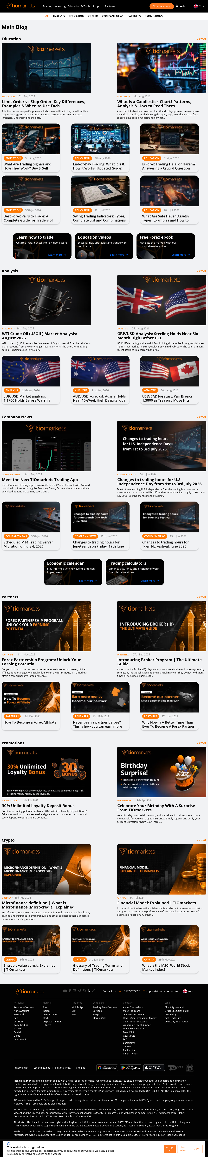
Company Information (176, 1021)
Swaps (96, 1014)
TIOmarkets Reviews (134, 1028)
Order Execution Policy (177, 1010)
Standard (19, 1014)
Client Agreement (174, 1007)
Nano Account (21, 1010)
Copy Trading (21, 1025)
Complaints (129, 1042)
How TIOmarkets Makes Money (139, 1018)
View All (201, 39)
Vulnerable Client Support (137, 1025)
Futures (47, 1025)
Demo (17, 1035)
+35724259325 (131, 991)
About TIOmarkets (133, 1007)
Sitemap (80, 1067)
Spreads (97, 1010)
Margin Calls (99, 1018)
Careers (127, 1046)
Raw (16, 1018)
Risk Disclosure (173, 1018)
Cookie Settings (41, 1067)
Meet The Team (131, 1010)
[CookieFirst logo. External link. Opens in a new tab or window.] (8, 1143)
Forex (46, 1007)
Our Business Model (134, 1014)
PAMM (17, 1032)
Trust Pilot (128, 1032)
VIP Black (18, 1021)
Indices (47, 1010)
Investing (60, 6)
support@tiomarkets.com (162, 991)
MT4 (74, 1010)
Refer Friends (130, 1053)
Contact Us (129, 1050)
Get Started (129, 1035)
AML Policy (170, 1014)
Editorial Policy (63, 1067)
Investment (20, 1039)
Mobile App (78, 1007)
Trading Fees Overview (105, 1007)
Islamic (17, 1028)
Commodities (50, 1014)
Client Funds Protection (135, 1021)
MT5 (74, 1014)
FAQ (125, 1039)
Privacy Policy (21, 1067)
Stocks (46, 1018)
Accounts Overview (24, 1007)
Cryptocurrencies (52, 1021)
